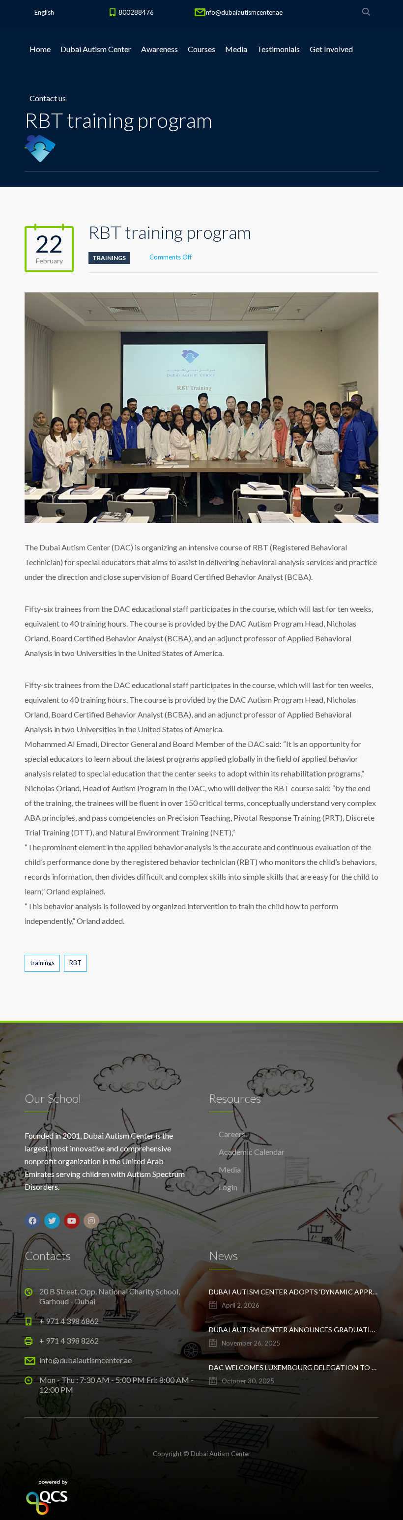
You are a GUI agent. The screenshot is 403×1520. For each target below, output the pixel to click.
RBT (75, 963)
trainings (42, 963)
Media (236, 49)
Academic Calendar (252, 1151)
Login (228, 1187)
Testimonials (278, 49)
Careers (232, 1134)
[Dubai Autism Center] (40, 147)
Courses (201, 49)
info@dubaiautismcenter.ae (243, 12)
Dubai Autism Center (95, 49)
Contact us (47, 98)
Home (40, 49)
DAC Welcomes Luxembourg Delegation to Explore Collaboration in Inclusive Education (293, 1367)
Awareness (159, 49)
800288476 (136, 12)
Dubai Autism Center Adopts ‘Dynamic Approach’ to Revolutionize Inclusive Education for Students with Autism (293, 1292)
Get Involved (331, 49)
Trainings (109, 257)
